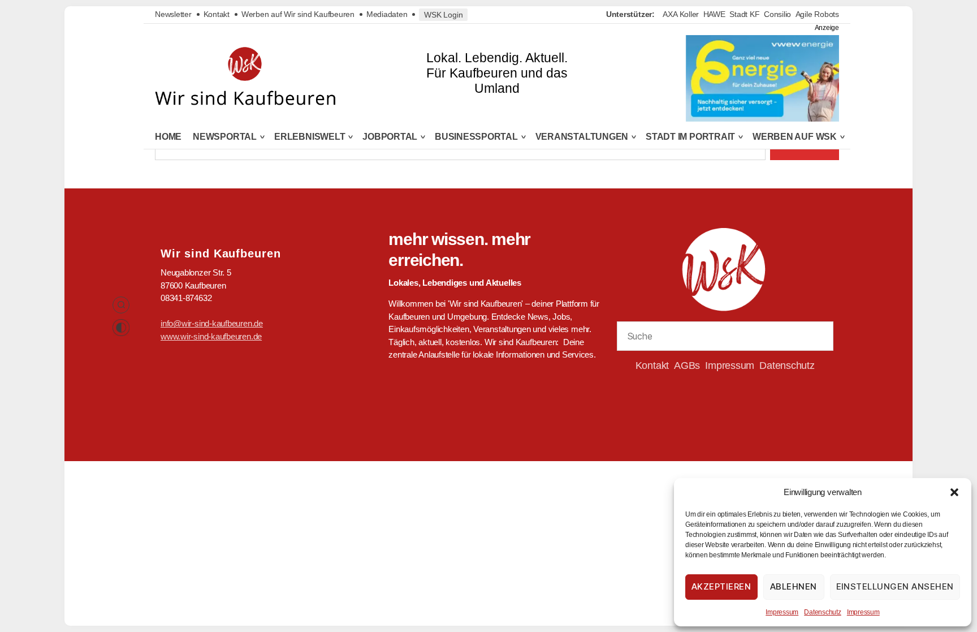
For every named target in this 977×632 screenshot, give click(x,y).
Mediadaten (387, 14)
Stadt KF (744, 14)
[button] (954, 492)
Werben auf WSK (795, 136)
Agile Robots (817, 14)
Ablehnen (793, 586)
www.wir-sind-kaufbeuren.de (211, 336)
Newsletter (173, 14)
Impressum (782, 612)
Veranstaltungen (582, 136)
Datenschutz (822, 612)
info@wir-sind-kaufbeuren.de (212, 323)
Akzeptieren (721, 586)
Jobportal (389, 136)
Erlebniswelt (309, 136)
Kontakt (217, 14)
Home (168, 136)
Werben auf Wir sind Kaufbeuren (298, 14)
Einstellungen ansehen (895, 586)
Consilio (777, 14)
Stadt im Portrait (690, 136)
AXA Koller (681, 14)
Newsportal (225, 136)
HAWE (714, 14)
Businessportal (476, 136)
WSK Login (443, 14)
